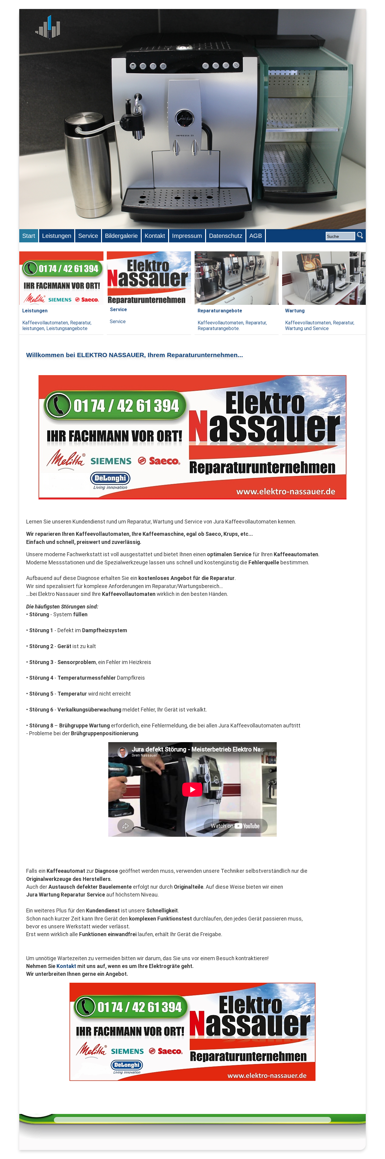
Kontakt (66, 966)
